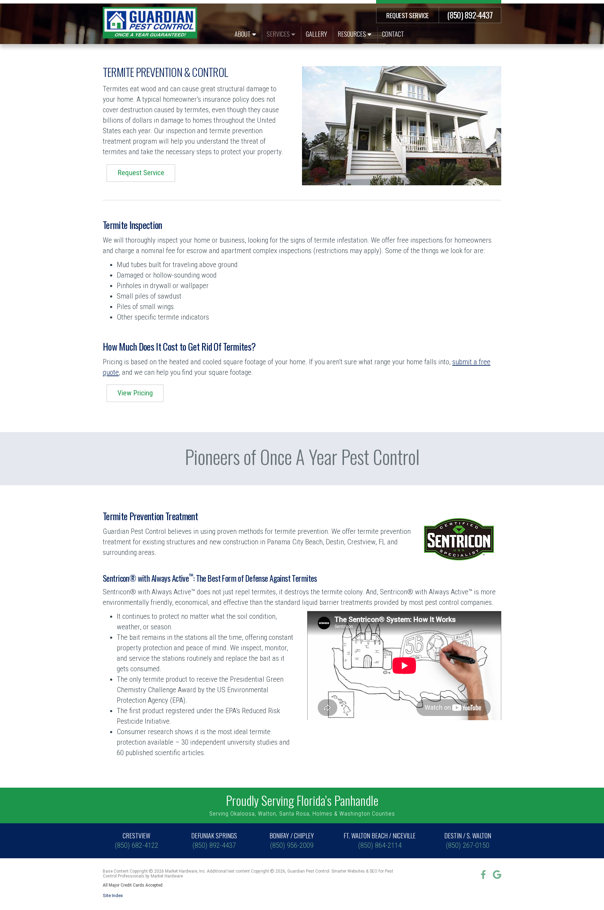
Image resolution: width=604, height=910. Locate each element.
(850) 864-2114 (380, 840)
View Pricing (135, 393)
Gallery (316, 33)
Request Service (407, 15)
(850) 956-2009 (291, 840)
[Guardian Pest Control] (150, 22)
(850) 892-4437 (470, 14)
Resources (352, 33)
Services (279, 33)
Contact (393, 33)
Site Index (113, 895)
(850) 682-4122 (136, 840)
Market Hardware (167, 876)
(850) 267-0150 (467, 840)
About (243, 33)
